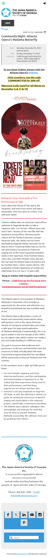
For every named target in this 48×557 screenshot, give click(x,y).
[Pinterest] (24, 522)
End (12, 53)
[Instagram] (40, 514)
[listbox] (35, 32)
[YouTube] (32, 514)
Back (6, 29)
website (33, 72)
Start (12, 48)
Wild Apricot (22, 554)
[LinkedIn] (24, 514)
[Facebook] (8, 514)
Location (10, 56)
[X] (16, 514)
